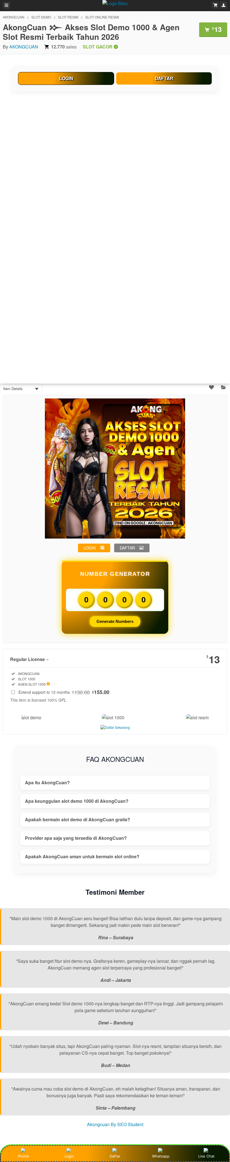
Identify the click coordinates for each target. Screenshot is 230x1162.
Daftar (115, 1156)
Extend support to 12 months (64, 692)
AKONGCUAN (13, 17)
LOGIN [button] (90, 548)
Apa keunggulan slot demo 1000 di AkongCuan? (76, 801)
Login (69, 1156)
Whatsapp (160, 1156)
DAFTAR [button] (127, 548)
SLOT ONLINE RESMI (102, 17)
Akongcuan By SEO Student (115, 1124)
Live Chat (206, 1156)
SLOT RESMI (68, 17)
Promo (23, 1156)
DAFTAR (164, 78)
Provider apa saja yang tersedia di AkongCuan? (76, 838)
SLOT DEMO (41, 17)
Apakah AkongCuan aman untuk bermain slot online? (82, 856)
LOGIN (66, 78)
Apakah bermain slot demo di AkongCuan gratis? (77, 819)
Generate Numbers (115, 621)
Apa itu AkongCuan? (47, 782)
